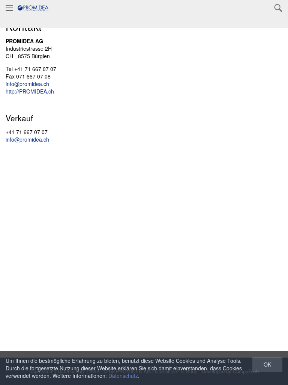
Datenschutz (123, 375)
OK (267, 364)
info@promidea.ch (27, 84)
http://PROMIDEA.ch (30, 91)
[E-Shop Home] (33, 7)
